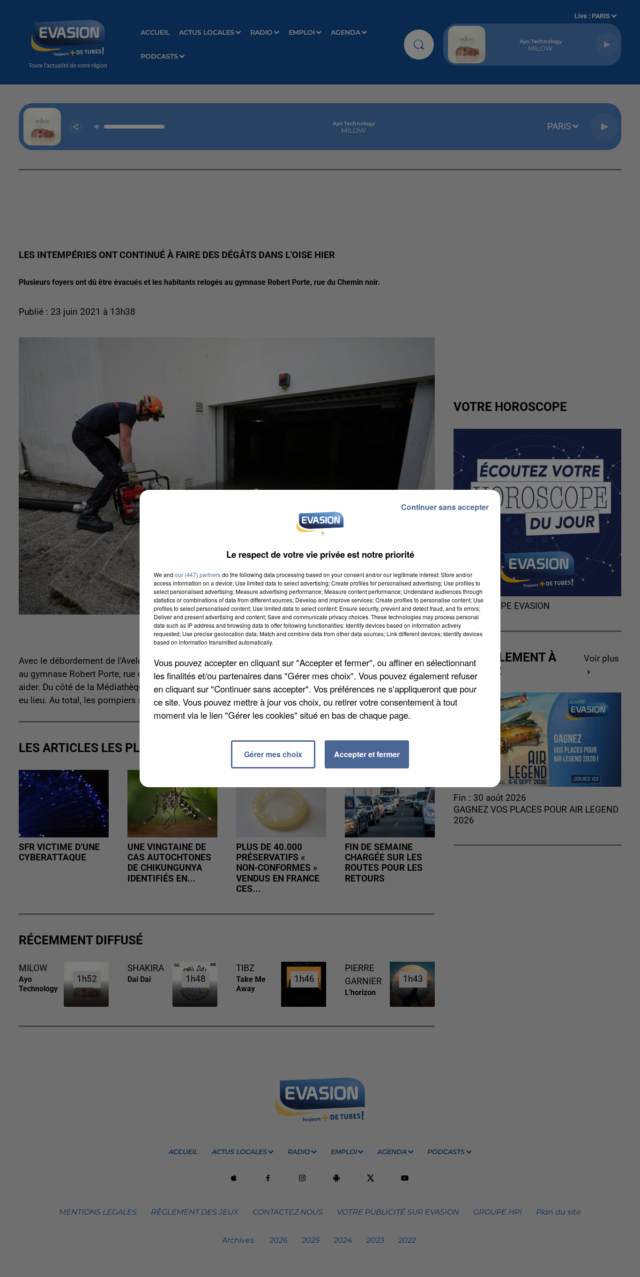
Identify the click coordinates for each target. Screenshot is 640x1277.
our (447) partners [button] (198, 574)
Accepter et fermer (367, 754)
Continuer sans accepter (445, 507)
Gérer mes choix (273, 754)
